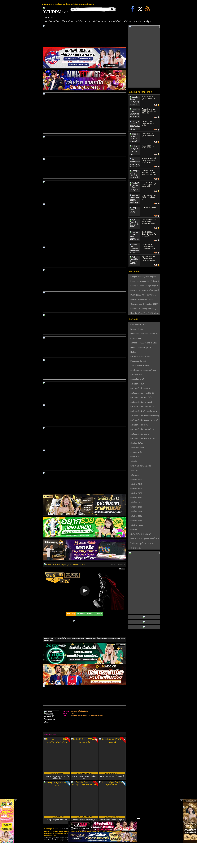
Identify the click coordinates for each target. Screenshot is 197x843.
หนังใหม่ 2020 (136, 493)
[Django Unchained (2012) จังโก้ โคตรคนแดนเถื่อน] (45, 564)
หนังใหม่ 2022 (136, 502)
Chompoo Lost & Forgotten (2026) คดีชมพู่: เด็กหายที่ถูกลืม (149, 172)
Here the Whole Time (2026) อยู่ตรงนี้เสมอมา (149, 197)
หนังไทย (127, 21)
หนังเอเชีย (134, 470)
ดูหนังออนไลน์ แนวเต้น (139, 434)
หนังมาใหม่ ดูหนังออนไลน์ (140, 466)
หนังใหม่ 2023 (136, 507)
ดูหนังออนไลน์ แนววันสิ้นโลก (142, 429)
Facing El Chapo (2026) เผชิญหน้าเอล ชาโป (84, 777)
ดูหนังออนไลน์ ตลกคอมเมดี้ (141, 402)
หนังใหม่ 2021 (136, 498)
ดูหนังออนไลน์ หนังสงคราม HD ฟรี (144, 420)
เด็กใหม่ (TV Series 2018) (140, 534)
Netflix (133, 352)
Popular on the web (138, 361)
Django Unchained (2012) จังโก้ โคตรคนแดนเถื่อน (87, 716)
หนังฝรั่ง (137, 21)
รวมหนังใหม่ (115, 21)
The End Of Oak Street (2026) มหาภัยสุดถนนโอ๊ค (149, 234)
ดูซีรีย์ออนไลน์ (136, 375)
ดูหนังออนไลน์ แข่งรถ (139, 425)
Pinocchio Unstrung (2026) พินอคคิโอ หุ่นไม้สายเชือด (57, 777)
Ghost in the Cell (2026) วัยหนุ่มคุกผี (112, 776)
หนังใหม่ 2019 (136, 489)
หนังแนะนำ (135, 475)
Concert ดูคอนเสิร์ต (138, 325)
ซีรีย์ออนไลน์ (67, 21)
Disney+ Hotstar (136, 329)
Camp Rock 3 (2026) (149, 207)
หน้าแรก (49, 17)
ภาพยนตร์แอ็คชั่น (120, 564)
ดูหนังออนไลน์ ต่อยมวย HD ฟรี (142, 407)
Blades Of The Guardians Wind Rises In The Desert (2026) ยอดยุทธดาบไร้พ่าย (148, 248)
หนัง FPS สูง (135, 457)
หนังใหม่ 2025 (99, 21)
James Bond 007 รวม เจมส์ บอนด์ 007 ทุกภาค (143, 343)
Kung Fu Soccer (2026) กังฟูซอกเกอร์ (143, 277)
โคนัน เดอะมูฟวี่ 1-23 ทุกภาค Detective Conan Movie (142, 543)
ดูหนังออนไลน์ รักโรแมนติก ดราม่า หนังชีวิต (144, 411)
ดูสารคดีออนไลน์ (137, 379)
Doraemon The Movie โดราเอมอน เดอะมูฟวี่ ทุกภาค (144, 334)
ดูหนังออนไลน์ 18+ (137, 384)
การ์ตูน (147, 21)
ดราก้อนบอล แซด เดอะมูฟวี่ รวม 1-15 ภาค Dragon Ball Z (144, 370)
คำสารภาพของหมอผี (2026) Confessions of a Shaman (149, 160)
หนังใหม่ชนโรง (52, 21)
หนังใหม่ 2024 (136, 511)
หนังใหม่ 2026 (83, 21)
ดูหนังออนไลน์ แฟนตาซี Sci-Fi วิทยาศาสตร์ (142, 439)
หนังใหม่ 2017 (136, 480)
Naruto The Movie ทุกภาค (140, 347)
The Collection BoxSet (139, 366)
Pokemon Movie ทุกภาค (140, 356)
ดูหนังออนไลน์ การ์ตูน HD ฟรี (142, 393)
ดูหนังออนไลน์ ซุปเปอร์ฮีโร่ (141, 397)
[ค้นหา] (110, 9)
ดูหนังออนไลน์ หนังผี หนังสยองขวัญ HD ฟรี (144, 416)
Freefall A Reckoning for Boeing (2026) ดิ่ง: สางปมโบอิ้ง (149, 185)
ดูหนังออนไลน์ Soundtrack (141, 388)
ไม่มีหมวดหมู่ (135, 548)
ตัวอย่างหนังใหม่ (137, 443)
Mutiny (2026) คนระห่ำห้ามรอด (143, 295)
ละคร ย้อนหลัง (136, 452)
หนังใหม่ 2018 (136, 484)
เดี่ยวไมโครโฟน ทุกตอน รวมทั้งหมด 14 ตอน (144, 539)
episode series (136, 338)
